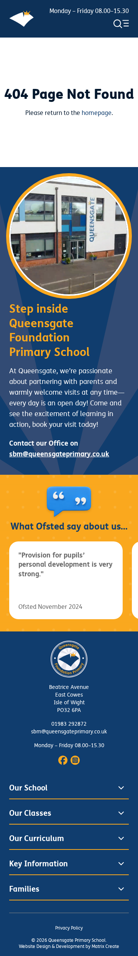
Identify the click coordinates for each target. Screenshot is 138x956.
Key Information (38, 864)
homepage (97, 113)
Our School (28, 788)
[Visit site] (62, 760)
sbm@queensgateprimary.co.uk (69, 731)
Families (24, 889)
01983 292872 (69, 724)
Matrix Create (105, 946)
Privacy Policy (69, 928)
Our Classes (30, 813)
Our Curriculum (36, 838)
